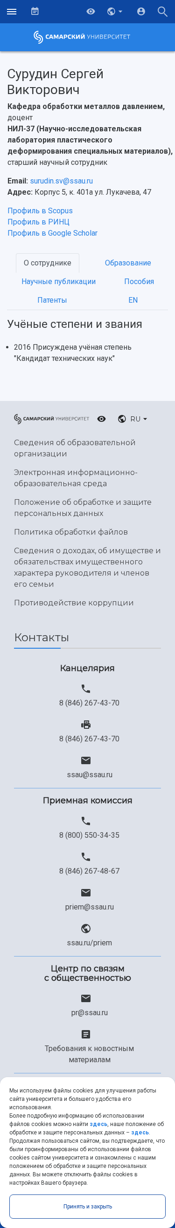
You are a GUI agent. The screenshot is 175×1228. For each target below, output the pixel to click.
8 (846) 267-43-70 (89, 703)
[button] (115, 12)
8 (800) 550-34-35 (89, 835)
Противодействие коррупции (74, 602)
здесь (98, 1124)
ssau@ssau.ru (89, 774)
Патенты (52, 300)
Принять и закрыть (87, 1206)
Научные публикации (58, 281)
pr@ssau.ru (89, 1012)
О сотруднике (47, 262)
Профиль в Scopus (40, 210)
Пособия (139, 281)
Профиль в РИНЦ (38, 221)
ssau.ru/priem (89, 942)
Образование (128, 262)
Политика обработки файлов (71, 532)
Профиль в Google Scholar (52, 233)
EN (133, 300)
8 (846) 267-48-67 (89, 871)
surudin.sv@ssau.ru (61, 180)
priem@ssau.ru (89, 906)
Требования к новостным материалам (89, 1054)
